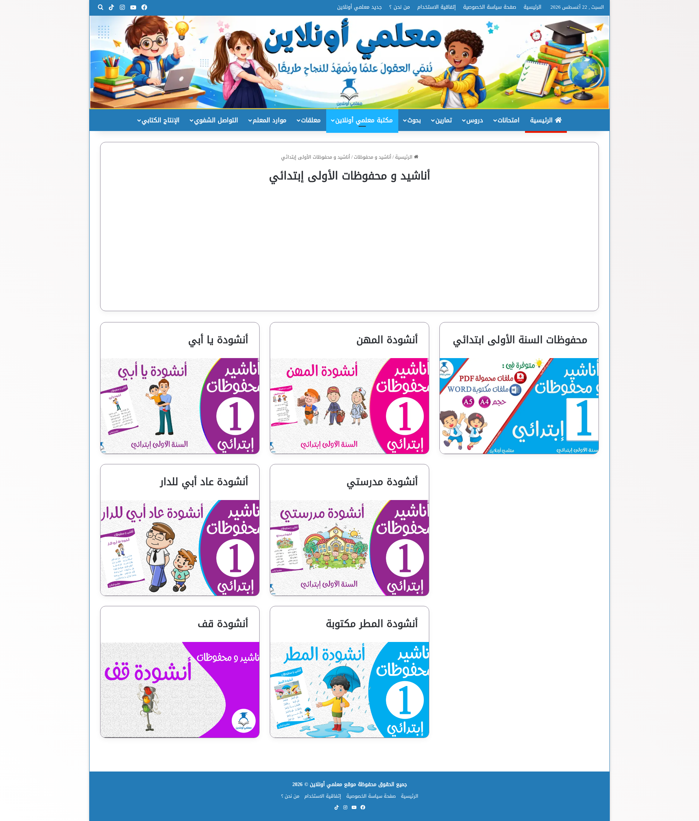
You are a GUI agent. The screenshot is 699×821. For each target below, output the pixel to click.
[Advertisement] (349, 242)
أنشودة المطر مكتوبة (372, 623)
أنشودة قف (223, 623)
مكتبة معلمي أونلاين (364, 120)
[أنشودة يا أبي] (179, 406)
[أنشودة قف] (179, 690)
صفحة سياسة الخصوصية (489, 7)
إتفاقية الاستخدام (436, 7)
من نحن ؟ (399, 7)
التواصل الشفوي (216, 120)
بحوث (414, 120)
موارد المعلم (270, 120)
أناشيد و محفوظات (372, 157)
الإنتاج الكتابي (160, 120)
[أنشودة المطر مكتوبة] (349, 690)
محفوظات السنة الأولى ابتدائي (520, 339)
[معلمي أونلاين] (349, 62)
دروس (474, 120)
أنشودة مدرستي (382, 481)
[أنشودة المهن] (349, 406)
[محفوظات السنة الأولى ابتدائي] (519, 406)
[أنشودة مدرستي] (349, 548)
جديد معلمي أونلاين (359, 7)
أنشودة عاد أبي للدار (204, 481)
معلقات (311, 120)
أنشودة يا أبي (218, 339)
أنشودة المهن (387, 339)
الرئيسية (532, 7)
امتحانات (509, 120)
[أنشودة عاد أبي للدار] (179, 548)
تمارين (443, 120)
